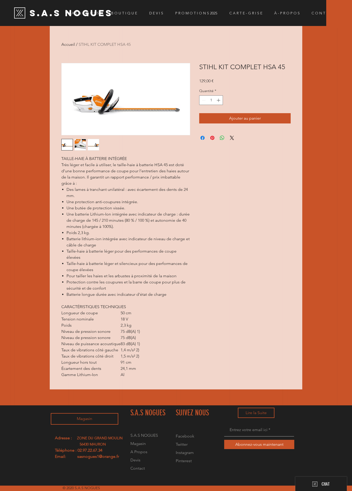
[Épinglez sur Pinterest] (212, 138)
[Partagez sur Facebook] (202, 138)
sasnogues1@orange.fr (98, 456)
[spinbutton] (211, 100)
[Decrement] (203, 100)
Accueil (68, 44)
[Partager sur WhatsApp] (222, 138)
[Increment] (219, 100)
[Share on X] (232, 138)
